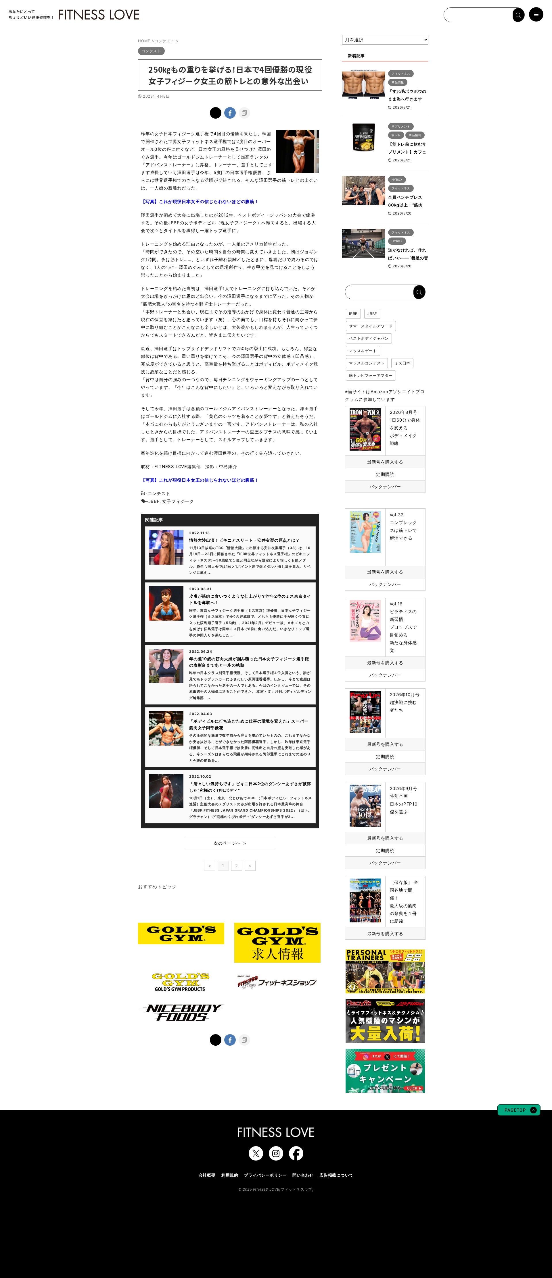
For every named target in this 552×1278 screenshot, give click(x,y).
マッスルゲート (363, 350)
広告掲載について (336, 1175)
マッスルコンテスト (367, 363)
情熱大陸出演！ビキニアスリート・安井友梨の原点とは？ (244, 540)
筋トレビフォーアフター (371, 375)
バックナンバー (385, 486)
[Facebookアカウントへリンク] (296, 1158)
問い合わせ (303, 1175)
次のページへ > (230, 843)
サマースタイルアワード (371, 326)
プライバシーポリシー (265, 1175)
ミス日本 (402, 363)
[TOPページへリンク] (73, 14)
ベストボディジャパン (369, 338)
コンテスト (159, 493)
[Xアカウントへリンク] (256, 1158)
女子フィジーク (178, 501)
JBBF (154, 501)
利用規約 (229, 1175)
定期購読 (385, 474)
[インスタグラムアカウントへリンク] (276, 1158)
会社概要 (207, 1175)
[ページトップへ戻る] (518, 1113)
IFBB (353, 313)
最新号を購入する (385, 462)
